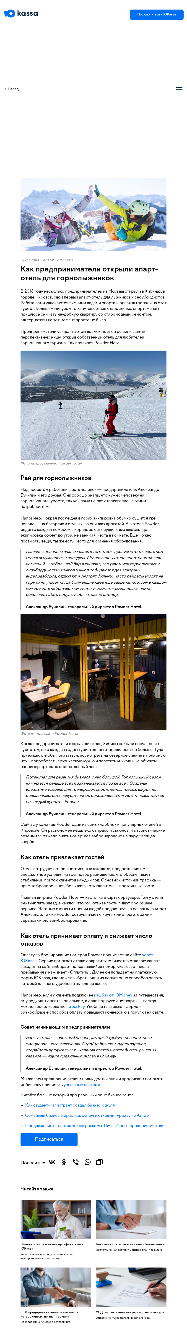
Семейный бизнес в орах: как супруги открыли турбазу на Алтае (87, 1116)
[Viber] (75, 1162)
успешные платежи (82, 1085)
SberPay (77, 1007)
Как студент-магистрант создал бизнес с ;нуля (70, 1105)
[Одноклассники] (63, 1162)
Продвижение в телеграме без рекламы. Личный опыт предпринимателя (94, 1126)
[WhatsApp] (87, 1162)
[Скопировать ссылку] (99, 1162)
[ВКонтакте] (52, 1162)
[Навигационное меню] (179, 89)
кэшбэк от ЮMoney (113, 995)
